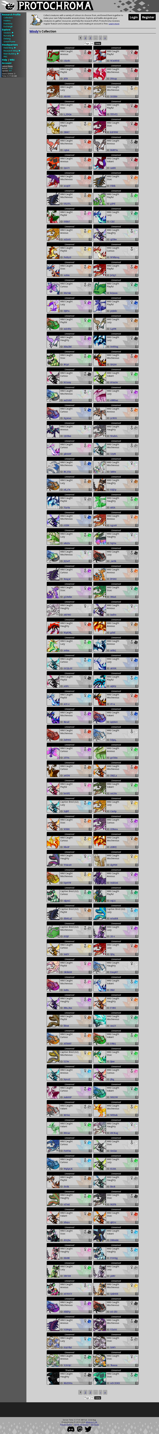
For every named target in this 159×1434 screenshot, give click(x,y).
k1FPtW (114, 132)
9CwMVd (114, 61)
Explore (6, 29)
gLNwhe (68, 597)
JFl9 (66, 78)
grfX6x (114, 757)
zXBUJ (113, 847)
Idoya (67, 1222)
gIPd (112, 203)
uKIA (112, 507)
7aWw (113, 472)
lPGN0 (113, 579)
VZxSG (113, 1329)
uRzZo (67, 543)
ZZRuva (114, 829)
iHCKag (114, 1133)
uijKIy (113, 686)
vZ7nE (67, 1204)
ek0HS (67, 96)
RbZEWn (68, 1383)
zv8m (66, 650)
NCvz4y (67, 382)
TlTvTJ (113, 114)
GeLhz (113, 1151)
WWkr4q (114, 257)
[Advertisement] (13, 126)
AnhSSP (68, 1097)
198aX (113, 597)
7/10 (10, 68)
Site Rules (95, 1424)
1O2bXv (113, 96)
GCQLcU (68, 668)
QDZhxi (67, 436)
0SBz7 (67, 221)
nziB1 (113, 168)
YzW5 (113, 1347)
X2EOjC (67, 1365)
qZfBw (113, 239)
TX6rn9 (67, 865)
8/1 (10, 70)
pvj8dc (113, 311)
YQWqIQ (68, 1329)
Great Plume (9, 41)
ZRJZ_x (113, 775)
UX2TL (67, 203)
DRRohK (114, 1240)
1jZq (112, 954)
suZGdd (68, 400)
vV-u (112, 704)
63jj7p (113, 489)
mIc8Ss (67, 329)
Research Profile (11, 14)
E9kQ (113, 1043)
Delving (7, 38)
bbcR (112, 1186)
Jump (97, 43)
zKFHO (67, 615)
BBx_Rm (68, 1008)
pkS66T (67, 454)
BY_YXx (67, 472)
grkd (112, 632)
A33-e (67, 704)
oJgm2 (67, 900)
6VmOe (114, 382)
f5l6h (112, 186)
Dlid (112, 990)
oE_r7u (67, 489)
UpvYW (67, 883)
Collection (8, 17)
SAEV (66, 954)
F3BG (113, 1008)
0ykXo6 (114, 883)
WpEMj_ (68, 632)
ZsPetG (67, 740)
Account (6, 63)
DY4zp (113, 78)
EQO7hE (68, 1347)
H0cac (67, 1133)
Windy (34, 31)
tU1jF (66, 936)
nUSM (113, 668)
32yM (113, 454)
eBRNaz (114, 400)
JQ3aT (67, 561)
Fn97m (67, 1151)
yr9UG (113, 418)
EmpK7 (114, 972)
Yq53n (113, 543)
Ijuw (112, 1061)
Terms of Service (81, 1424)
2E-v (112, 936)
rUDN (66, 525)
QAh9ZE (114, 1294)
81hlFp (67, 1311)
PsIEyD (67, 257)
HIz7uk (67, 293)
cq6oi (66, 150)
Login (134, 17)
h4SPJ (67, 793)
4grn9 (113, 525)
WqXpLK (68, 1168)
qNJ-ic (113, 1222)
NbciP (66, 847)
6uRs (66, 990)
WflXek (114, 1115)
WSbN (67, 829)
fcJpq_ (113, 740)
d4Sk (66, 1186)
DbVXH (67, 1276)
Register (148, 17)
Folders (7, 20)
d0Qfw (67, 1240)
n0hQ (113, 650)
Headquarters (10, 44)
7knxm (113, 1365)
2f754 (66, 757)
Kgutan (67, 418)
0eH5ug (114, 346)
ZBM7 (66, 132)
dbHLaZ (68, 918)
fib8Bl (67, 1258)
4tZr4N (67, 239)
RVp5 (66, 364)
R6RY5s (114, 150)
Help (4, 59)
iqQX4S (114, 722)
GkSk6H (68, 972)
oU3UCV (68, 1294)
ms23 (113, 1026)
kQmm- (114, 293)
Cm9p (113, 811)
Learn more (114, 23)
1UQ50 (113, 364)
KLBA (113, 1168)
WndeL (114, 436)
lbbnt (66, 1026)
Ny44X (67, 1079)
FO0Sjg (114, 1258)
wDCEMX (115, 1383)
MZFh (113, 1204)
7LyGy (67, 507)
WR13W (114, 1097)
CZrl (112, 221)
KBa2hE (68, 346)
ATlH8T (68, 1043)
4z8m (67, 275)
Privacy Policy (66, 1424)
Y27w (66, 1061)
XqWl (66, 811)
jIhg (112, 1079)
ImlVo (113, 615)
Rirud (66, 722)
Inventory (8, 23)
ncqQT (67, 186)
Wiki (12, 59)
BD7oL (67, 1115)
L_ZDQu (67, 114)
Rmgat (67, 579)
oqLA (113, 900)
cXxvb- (67, 61)
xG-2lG (113, 1311)
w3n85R (114, 918)
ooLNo (113, 793)
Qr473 (67, 168)
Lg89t (113, 329)
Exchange (8, 26)
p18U (112, 1276)
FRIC (5, 56)
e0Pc (66, 686)
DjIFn (66, 311)
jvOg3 (113, 275)
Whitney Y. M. (91, 1422)
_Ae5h (113, 561)
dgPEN (113, 865)
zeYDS (67, 775)
